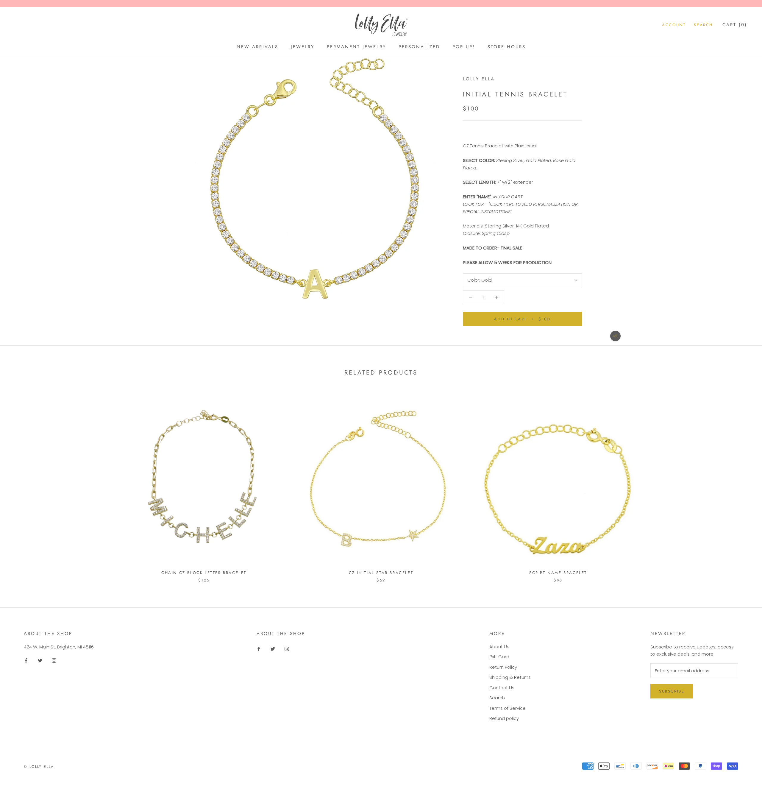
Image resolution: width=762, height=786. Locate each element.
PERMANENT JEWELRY (356, 46)
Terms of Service (507, 708)
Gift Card (499, 657)
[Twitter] (40, 660)
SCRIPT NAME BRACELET (558, 573)
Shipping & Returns (510, 677)
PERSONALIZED (419, 46)
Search (703, 25)
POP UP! (463, 46)
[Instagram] (54, 660)
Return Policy (503, 667)
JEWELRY (302, 46)
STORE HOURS (507, 46)
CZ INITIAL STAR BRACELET (381, 573)
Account (674, 25)
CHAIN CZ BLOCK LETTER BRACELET (203, 573)
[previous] (18, 484)
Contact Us (501, 687)
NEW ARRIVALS (257, 46)
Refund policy (504, 718)
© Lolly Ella (39, 766)
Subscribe (671, 691)
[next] (743, 484)
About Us (499, 646)
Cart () (734, 24)
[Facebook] (26, 660)
